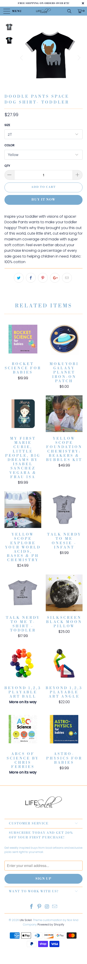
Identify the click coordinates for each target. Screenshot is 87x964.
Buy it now (43, 200)
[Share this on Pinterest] (43, 278)
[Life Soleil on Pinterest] (39, 907)
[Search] (71, 11)
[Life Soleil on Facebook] (31, 907)
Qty (7, 166)
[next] (78, 58)
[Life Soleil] (43, 11)
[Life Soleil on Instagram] (47, 907)
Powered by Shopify (50, 924)
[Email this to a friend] (67, 278)
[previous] (22, 58)
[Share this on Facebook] (31, 278)
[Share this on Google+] (55, 278)
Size (7, 125)
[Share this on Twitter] (19, 278)
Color (9, 145)
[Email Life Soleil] (55, 907)
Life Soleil (26, 920)
